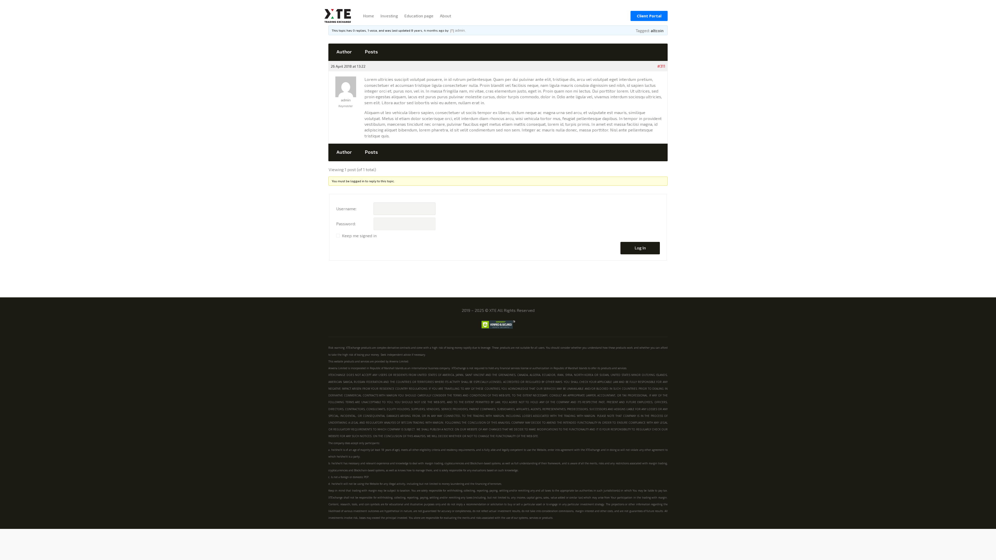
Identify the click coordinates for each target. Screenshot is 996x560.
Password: (346, 223)
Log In (640, 247)
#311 (661, 66)
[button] (649, 16)
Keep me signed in (359, 235)
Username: (346, 208)
